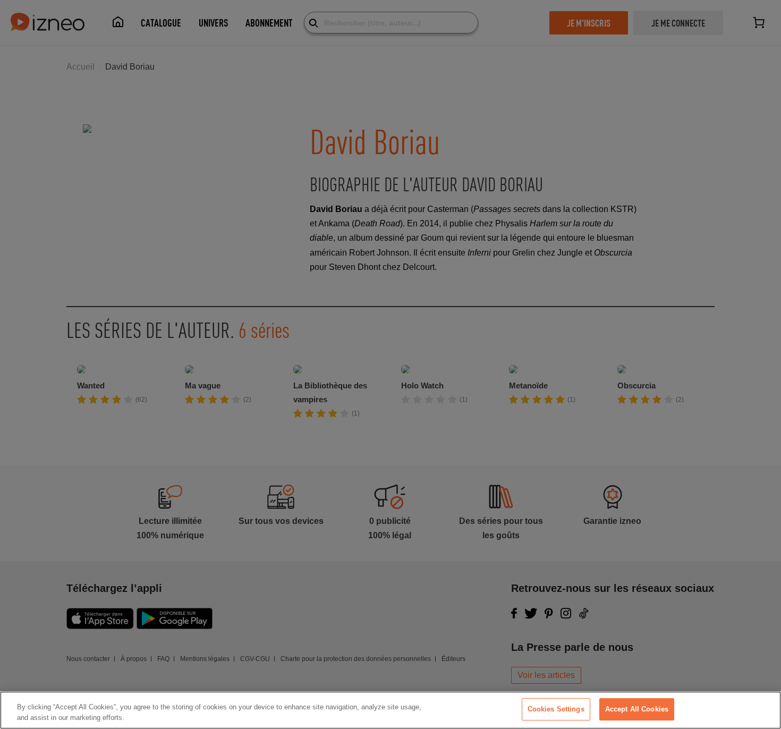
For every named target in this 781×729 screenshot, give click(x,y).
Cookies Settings (556, 709)
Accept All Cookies (636, 709)
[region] (390, 710)
